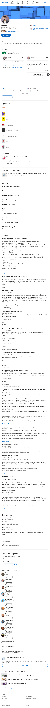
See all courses (6, 687)
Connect (10, 577)
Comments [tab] (10, 53)
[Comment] (13, 91)
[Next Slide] (48, 74)
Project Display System (8, 490)
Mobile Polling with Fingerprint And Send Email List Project (18, 427)
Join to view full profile (9, 564)
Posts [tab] (4, 53)
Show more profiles (6, 641)
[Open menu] (48, 20)
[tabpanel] (25, 74)
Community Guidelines (6, 705)
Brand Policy (4, 703)
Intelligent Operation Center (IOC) (11, 251)
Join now (38, 2)
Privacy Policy (4, 698)
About (27, 694)
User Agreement (29, 696)
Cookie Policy (4, 700)
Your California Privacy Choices (31, 698)
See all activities (7, 97)
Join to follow (6, 35)
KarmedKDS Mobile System (10, 455)
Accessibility (4, 696)
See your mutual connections (12, 31)
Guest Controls (28, 703)
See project (5, 273)
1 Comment (33, 88)
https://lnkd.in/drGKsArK (16, 67)
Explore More (25, 665)
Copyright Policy (29, 700)
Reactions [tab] (18, 53)
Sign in (45, 2)
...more (46, 70)
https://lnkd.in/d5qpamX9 (8, 65)
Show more (6, 307)
